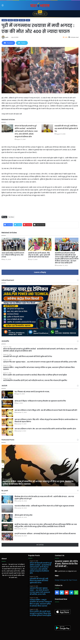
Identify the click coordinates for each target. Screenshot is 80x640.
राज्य (28, 20)
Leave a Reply (40, 272)
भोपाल (15, 20)
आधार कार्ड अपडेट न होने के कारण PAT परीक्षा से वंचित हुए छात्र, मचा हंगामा (13, 255)
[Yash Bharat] (40, 5)
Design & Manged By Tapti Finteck (66, 580)
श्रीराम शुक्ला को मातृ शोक (24, 515)
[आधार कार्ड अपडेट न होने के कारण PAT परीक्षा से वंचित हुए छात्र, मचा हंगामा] (13, 244)
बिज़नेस (10, 20)
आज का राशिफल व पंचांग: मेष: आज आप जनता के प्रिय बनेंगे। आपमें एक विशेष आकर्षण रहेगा (45, 429)
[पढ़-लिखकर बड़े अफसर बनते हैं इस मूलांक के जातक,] (7, 394)
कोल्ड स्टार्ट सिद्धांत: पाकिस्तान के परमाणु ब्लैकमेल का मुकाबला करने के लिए (40, 401)
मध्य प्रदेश (22, 20)
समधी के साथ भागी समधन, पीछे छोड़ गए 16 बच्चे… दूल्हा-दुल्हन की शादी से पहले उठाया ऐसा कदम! (39, 255)
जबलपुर (4, 20)
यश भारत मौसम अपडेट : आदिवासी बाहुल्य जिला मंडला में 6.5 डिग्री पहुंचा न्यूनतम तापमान (44, 506)
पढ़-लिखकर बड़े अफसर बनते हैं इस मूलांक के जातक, (32, 392)
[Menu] (3, 6)
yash (6, 37)
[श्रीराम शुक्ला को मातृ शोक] (7, 518)
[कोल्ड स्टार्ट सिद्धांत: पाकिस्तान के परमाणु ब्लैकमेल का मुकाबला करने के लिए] (7, 404)
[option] (40, 465)
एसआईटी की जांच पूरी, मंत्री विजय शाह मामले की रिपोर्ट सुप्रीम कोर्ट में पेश (66, 128)
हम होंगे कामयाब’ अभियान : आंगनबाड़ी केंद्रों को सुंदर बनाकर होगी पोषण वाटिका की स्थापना (45, 534)
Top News (11, 217)
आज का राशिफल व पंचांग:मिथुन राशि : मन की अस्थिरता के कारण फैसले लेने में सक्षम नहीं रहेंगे (46, 410)
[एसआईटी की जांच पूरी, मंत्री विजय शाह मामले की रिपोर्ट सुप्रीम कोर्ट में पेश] (47, 128)
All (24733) (40, 545)
